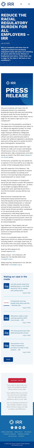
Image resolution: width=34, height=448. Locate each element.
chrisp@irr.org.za (7, 259)
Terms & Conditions (7, 432)
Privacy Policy (18, 432)
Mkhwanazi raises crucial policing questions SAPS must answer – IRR (20, 319)
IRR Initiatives (12, 436)
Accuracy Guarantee (10, 434)
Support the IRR (17, 380)
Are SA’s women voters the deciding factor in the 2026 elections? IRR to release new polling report (20, 288)
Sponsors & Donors (23, 434)
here (13, 251)
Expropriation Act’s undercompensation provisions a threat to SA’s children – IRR (20, 348)
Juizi (21, 445)
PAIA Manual (27, 432)
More (8, 359)
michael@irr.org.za (15, 265)
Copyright (21, 436)
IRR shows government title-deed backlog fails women (20, 333)
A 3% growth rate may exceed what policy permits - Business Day (20, 304)
